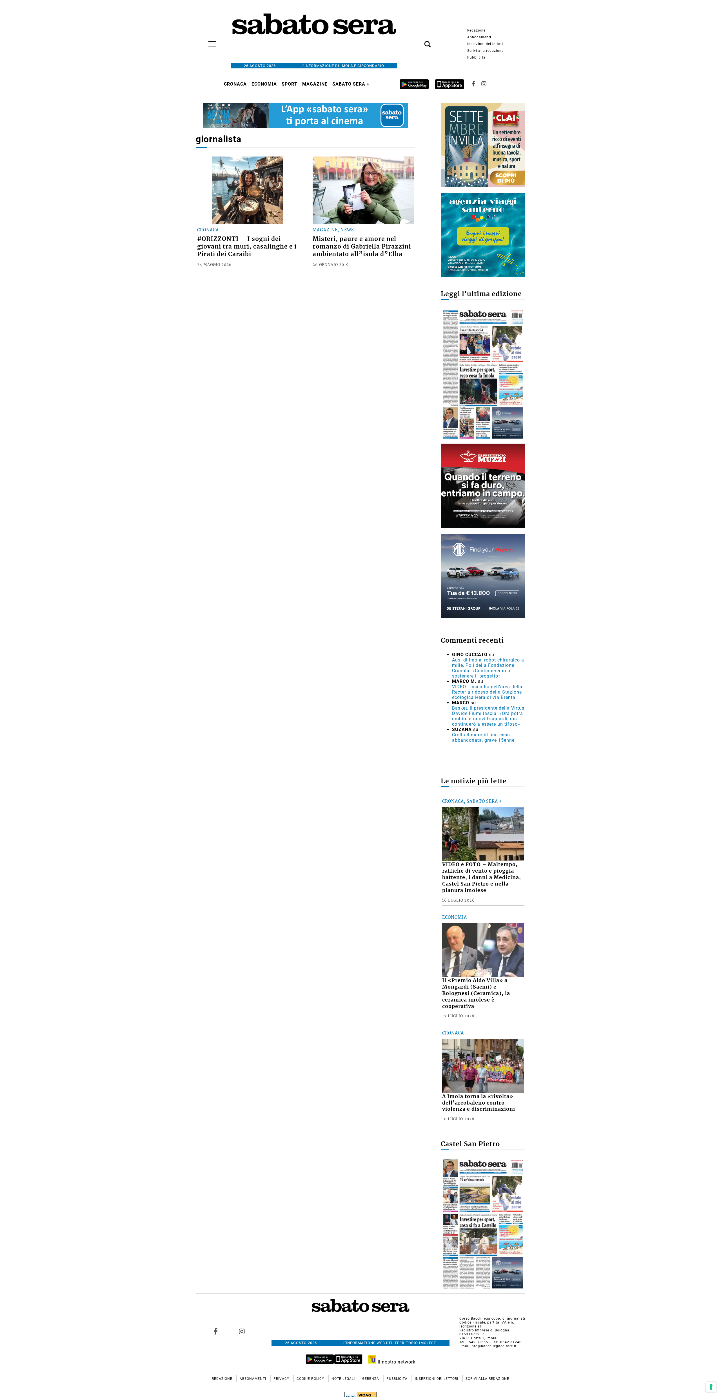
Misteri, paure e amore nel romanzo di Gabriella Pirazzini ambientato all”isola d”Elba (362, 246)
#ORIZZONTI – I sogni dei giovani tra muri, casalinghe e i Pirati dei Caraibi (247, 246)
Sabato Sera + (351, 84)
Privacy (281, 1379)
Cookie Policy (311, 1379)
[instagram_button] (484, 84)
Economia (264, 84)
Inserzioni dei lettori (485, 44)
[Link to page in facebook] (215, 1331)
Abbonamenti (479, 37)
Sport (289, 84)
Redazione (476, 30)
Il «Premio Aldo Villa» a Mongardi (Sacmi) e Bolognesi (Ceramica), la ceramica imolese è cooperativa (476, 993)
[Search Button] (419, 41)
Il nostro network (395, 1362)
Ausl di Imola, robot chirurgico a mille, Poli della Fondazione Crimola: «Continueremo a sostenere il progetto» (488, 668)
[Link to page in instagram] (241, 1331)
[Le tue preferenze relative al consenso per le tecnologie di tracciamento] (711, 1387)
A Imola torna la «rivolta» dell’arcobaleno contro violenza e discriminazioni (478, 1102)
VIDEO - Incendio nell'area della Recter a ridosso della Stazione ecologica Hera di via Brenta (487, 692)
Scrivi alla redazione (485, 51)
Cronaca (235, 84)
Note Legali (343, 1379)
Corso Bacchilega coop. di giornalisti (492, 1318)
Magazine (315, 84)
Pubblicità (476, 57)
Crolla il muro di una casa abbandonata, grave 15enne (483, 737)
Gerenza (371, 1379)
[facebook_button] (473, 84)
